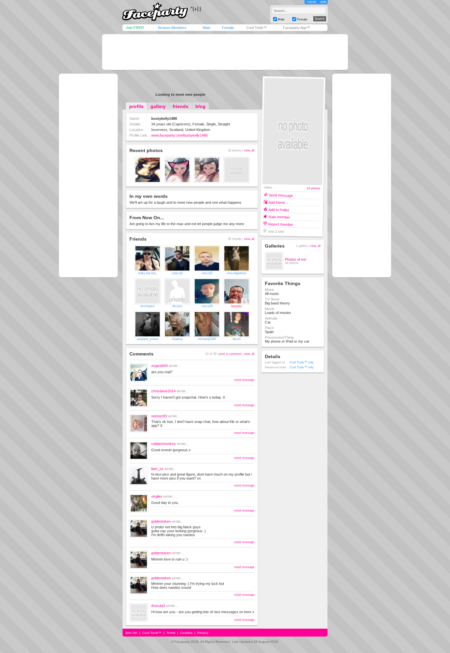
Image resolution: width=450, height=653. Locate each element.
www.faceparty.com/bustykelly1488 (179, 135)
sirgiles (156, 496)
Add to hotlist (278, 209)
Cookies (186, 633)
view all (249, 150)
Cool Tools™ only (302, 362)
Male (206, 28)
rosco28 (207, 306)
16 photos (313, 188)
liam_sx (157, 469)
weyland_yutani (147, 339)
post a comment (230, 353)
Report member (280, 224)
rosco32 (207, 273)
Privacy (202, 633)
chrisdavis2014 (163, 391)
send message (244, 379)
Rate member (279, 217)
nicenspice (147, 306)
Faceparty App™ (296, 28)
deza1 (237, 339)
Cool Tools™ (256, 28)
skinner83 (159, 416)
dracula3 (158, 606)
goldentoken (161, 521)
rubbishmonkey (163, 444)
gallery (158, 106)
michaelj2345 (207, 339)
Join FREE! (135, 28)
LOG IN (311, 2)
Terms (170, 633)
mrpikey (177, 339)
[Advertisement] (225, 52)
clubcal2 (177, 273)
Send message (281, 195)
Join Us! (131, 633)
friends (180, 106)
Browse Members (172, 28)
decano (177, 306)
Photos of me (295, 259)
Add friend (276, 202)
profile (136, 106)
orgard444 (159, 366)
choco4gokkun (236, 273)
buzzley (236, 306)
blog (200, 106)
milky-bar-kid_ (147, 273)
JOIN (323, 2)
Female (228, 28)
